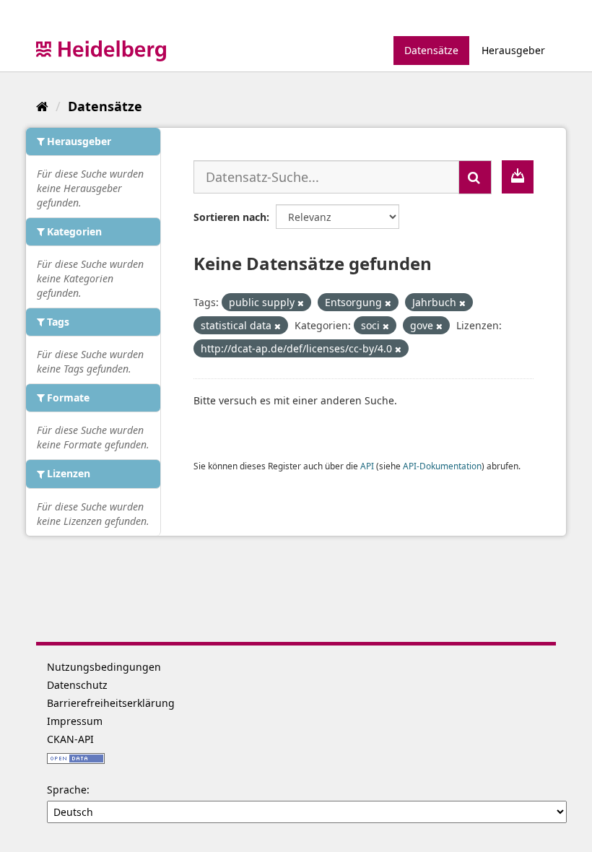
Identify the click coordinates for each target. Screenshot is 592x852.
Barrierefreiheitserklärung (111, 703)
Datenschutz (77, 685)
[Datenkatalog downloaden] (518, 177)
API (367, 465)
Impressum (75, 721)
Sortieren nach (229, 217)
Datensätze (431, 50)
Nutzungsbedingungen (104, 667)
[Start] (42, 106)
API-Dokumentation (442, 465)
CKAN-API (70, 739)
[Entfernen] (300, 302)
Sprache (67, 789)
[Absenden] (475, 177)
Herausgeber (513, 50)
